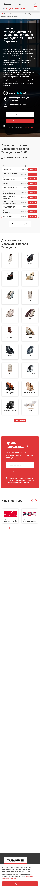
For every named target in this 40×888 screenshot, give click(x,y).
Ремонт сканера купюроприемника (9, 179)
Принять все (20, 884)
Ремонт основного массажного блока (9, 202)
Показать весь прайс (20, 224)
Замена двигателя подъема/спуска (9, 207)
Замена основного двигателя (9, 211)
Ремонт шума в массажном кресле (9, 192)
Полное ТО (6, 183)
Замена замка (7, 216)
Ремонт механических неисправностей (10, 188)
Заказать (32, 169)
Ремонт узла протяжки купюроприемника (10, 174)
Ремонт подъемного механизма (9, 197)
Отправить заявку (20, 121)
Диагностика (7, 169)
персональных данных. (21, 482)
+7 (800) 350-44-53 (15, 8)
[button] (32, 500)
